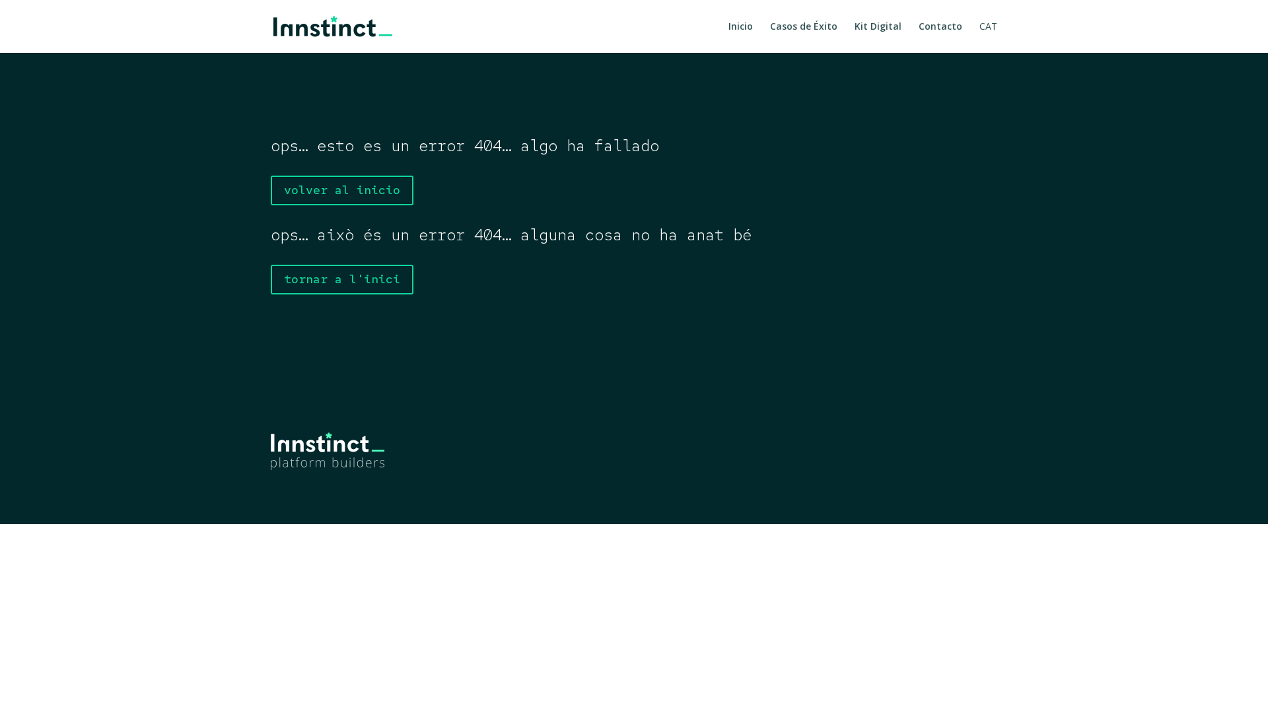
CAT (988, 27)
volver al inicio (342, 189)
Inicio (740, 27)
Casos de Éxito (803, 27)
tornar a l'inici (342, 279)
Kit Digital (878, 27)
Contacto (940, 27)
